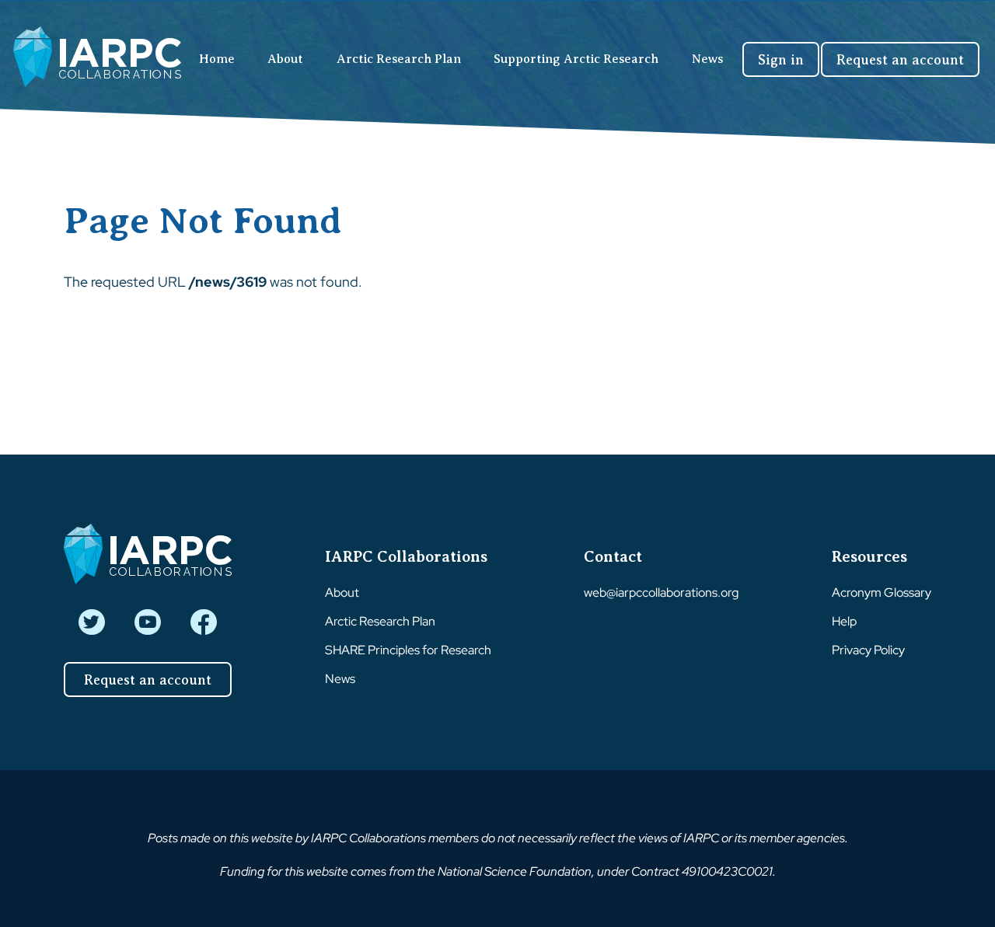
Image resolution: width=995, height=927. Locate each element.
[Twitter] (91, 622)
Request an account (900, 60)
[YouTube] (147, 622)
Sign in (781, 60)
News (707, 59)
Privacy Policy (868, 650)
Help (844, 621)
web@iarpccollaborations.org (661, 592)
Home (217, 59)
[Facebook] (203, 622)
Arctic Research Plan (399, 59)
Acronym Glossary (881, 592)
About (285, 59)
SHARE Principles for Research (408, 650)
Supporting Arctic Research (576, 59)
